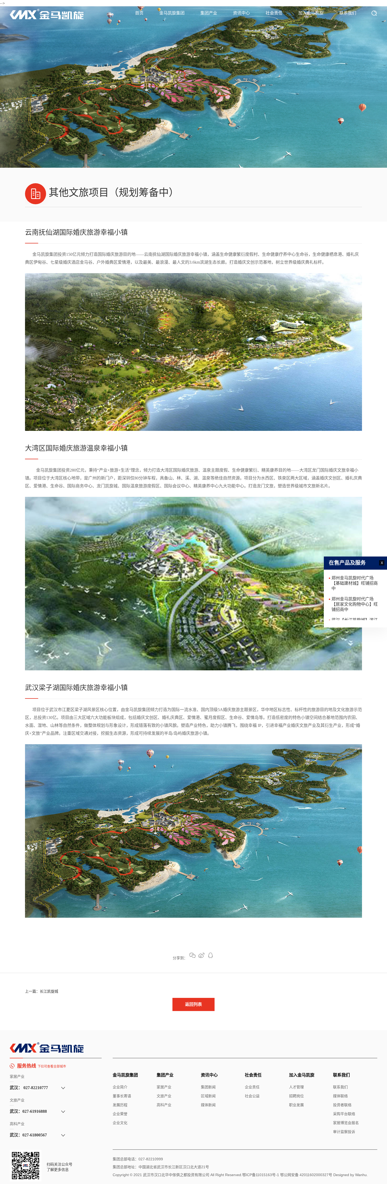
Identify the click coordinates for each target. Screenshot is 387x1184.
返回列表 (193, 1004)
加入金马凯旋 (311, 13)
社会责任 (274, 13)
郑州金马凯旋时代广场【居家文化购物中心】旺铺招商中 (354, 586)
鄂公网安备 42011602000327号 (306, 1175)
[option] (193, 87)
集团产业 (208, 13)
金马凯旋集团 (172, 13)
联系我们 (347, 13)
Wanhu (361, 1175)
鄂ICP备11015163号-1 (260, 1175)
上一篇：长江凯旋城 (41, 991)
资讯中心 (241, 13)
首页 (139, 13)
